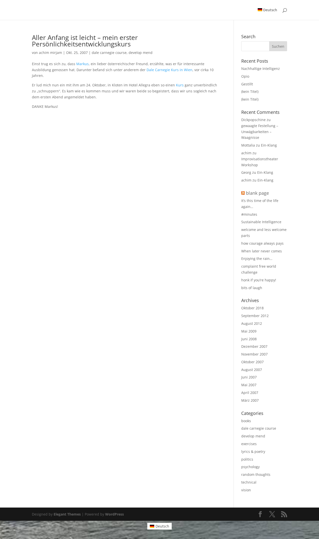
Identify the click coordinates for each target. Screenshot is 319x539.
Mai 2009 (248, 331)
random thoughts (255, 474)
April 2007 (249, 392)
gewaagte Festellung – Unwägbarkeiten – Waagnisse (259, 131)
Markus (82, 63)
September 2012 (255, 315)
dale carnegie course (109, 52)
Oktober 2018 (252, 308)
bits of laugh (251, 287)
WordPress (114, 514)
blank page (257, 193)
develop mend (141, 52)
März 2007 (250, 400)
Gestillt (247, 84)
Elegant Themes (67, 514)
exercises (249, 443)
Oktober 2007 (252, 361)
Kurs (180, 85)
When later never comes (261, 251)
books (246, 420)
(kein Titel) (249, 91)
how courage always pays (262, 243)
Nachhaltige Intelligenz (260, 68)
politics (247, 459)
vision (246, 490)
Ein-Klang (269, 145)
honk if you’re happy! (258, 280)
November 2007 (254, 354)
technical (248, 482)
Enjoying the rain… (256, 258)
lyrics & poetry (253, 451)
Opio (245, 76)
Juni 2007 (249, 377)
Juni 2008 (249, 339)
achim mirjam (50, 52)
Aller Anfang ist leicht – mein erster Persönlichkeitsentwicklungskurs (85, 40)
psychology (250, 466)
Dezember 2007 (254, 346)
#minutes (249, 214)
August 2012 (251, 323)
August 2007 (251, 369)
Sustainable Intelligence (261, 221)
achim (246, 153)
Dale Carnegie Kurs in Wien (169, 69)
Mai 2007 (248, 384)
